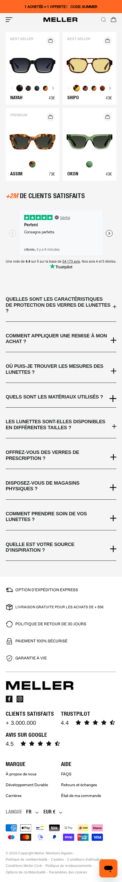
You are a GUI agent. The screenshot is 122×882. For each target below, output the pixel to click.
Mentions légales (59, 853)
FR (28, 812)
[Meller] (60, 19)
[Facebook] (9, 699)
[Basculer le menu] (9, 19)
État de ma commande (81, 795)
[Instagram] (19, 699)
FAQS (66, 774)
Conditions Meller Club (24, 866)
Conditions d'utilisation (85, 860)
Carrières (14, 795)
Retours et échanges (79, 785)
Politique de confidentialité (26, 860)
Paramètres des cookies (68, 872)
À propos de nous (21, 774)
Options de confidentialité (26, 872)
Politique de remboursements (68, 866)
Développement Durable (27, 785)
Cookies (57, 860)
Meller (39, 853)
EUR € (49, 812)
